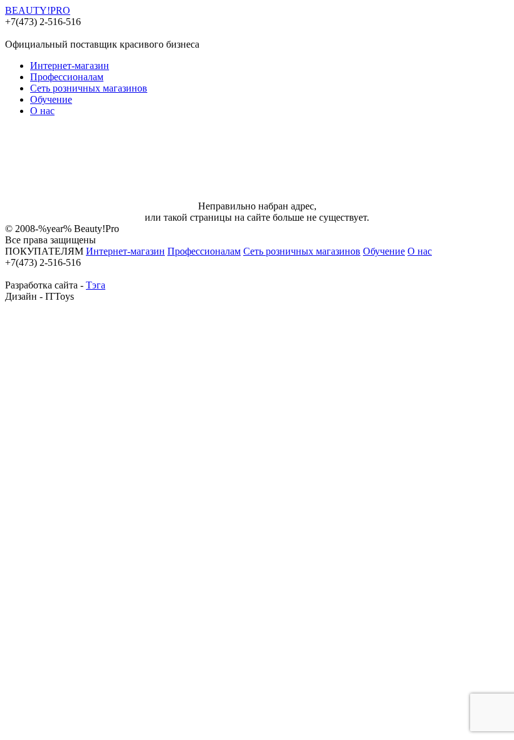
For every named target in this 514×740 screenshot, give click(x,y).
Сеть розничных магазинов (88, 88)
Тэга (95, 285)
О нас (42, 110)
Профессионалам (66, 76)
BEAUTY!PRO (37, 10)
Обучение (51, 99)
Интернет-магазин (69, 65)
